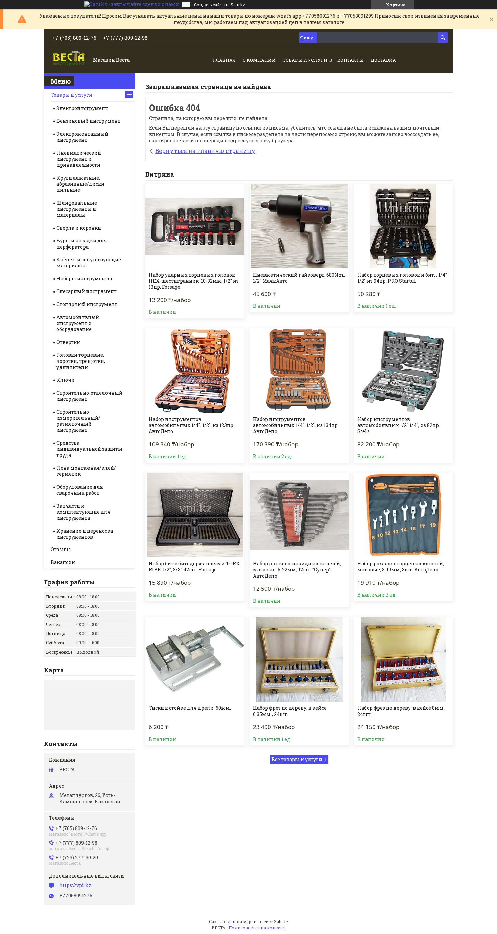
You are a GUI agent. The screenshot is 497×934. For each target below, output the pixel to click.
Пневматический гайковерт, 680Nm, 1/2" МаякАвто (299, 278)
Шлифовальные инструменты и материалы (76, 209)
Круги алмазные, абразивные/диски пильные (80, 183)
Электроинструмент (82, 108)
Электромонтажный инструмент (82, 137)
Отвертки (68, 342)
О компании (259, 60)
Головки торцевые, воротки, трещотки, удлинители (80, 361)
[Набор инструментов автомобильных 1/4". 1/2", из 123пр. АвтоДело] (194, 370)
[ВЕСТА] (69, 60)
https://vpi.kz (75, 885)
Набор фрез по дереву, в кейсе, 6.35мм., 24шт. (290, 711)
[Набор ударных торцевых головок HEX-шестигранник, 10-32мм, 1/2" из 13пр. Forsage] (194, 226)
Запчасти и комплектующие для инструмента (83, 512)
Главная (224, 60)
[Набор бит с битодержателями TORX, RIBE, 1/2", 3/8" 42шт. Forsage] (194, 515)
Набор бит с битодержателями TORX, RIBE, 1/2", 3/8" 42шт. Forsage (195, 567)
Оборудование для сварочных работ (79, 490)
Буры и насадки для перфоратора (81, 243)
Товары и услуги (305, 60)
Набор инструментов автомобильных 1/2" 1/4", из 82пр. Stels (398, 425)
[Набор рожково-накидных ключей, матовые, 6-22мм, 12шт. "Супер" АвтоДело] (299, 515)
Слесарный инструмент (86, 291)
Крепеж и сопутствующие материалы (88, 262)
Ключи (65, 380)
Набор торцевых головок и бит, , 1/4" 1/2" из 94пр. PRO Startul (402, 278)
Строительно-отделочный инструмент (89, 396)
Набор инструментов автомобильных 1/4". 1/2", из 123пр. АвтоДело (191, 425)
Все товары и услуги (296, 759)
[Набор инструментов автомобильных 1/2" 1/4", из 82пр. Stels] (403, 370)
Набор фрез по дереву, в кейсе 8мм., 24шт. (401, 711)
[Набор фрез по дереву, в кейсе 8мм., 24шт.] (403, 659)
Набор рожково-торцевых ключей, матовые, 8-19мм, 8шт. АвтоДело (400, 567)
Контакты (350, 60)
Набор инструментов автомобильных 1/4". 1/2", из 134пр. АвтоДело (296, 425)
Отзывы (61, 549)
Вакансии (63, 562)
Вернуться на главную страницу (205, 151)
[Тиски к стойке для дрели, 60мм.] (194, 659)
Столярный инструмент (86, 304)
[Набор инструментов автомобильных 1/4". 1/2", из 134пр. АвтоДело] (299, 370)
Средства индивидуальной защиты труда (89, 449)
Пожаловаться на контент (257, 927)
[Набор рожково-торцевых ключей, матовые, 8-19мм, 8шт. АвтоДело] (403, 515)
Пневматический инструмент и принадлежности (78, 158)
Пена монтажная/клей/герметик (86, 471)
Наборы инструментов (85, 278)
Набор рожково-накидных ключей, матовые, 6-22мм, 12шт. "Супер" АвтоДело (297, 570)
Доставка (383, 60)
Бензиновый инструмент (88, 121)
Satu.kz (281, 921)
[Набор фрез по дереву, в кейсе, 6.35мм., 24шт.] (299, 659)
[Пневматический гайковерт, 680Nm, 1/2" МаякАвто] (299, 226)
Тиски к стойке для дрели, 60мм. (190, 708)
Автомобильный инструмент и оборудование (77, 323)
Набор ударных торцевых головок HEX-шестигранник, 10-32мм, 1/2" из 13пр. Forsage (194, 281)
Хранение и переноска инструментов (84, 534)
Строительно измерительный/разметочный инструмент (78, 420)
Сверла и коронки (78, 228)
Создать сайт (208, 4)
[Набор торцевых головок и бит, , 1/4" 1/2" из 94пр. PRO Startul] (403, 226)
